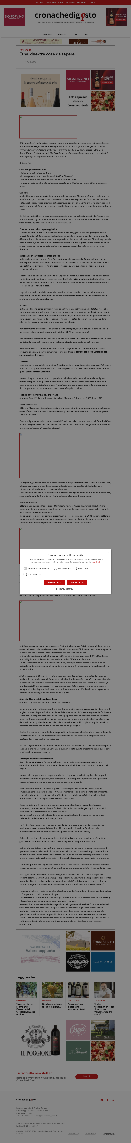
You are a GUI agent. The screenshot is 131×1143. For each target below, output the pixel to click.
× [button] (108, 552)
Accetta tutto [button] (54, 582)
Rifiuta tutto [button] (77, 582)
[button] (65, 588)
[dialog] (65, 571)
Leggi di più (96, 562)
